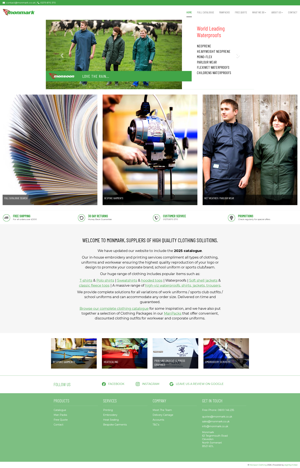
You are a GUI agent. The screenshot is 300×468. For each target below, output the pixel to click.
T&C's (156, 424)
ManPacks (224, 12)
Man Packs (60, 414)
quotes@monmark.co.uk (217, 416)
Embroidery (110, 414)
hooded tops (151, 280)
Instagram (150, 384)
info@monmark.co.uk (215, 426)
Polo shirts (105, 280)
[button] (61, 54)
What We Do (258, 12)
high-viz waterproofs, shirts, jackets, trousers (182, 285)
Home (189, 12)
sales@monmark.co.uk (216, 421)
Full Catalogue (205, 12)
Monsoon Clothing (258, 465)
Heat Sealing (111, 419)
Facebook (115, 384)
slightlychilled (290, 465)
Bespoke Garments (115, 424)
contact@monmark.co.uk (20, 2)
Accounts (158, 419)
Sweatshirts (127, 280)
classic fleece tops (94, 285)
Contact (292, 12)
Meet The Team (162, 410)
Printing (108, 410)
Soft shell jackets (203, 280)
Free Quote (241, 12)
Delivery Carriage (163, 414)
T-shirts (86, 280)
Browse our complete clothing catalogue (114, 308)
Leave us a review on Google (199, 384)
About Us (276, 12)
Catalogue (60, 410)
